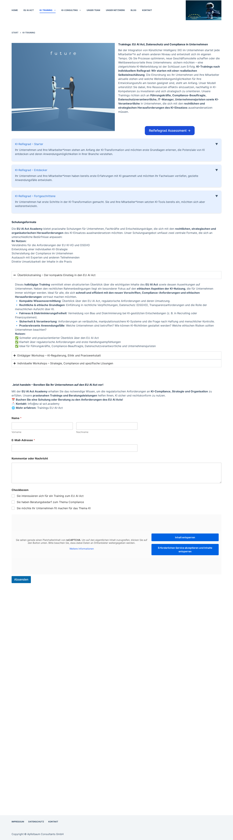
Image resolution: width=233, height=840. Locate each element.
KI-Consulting (69, 10)
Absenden (21, 579)
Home (15, 10)
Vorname (16, 432)
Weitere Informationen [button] (81, 548)
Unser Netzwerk (115, 10)
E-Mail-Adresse (23, 440)
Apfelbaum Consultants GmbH (45, 834)
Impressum (18, 821)
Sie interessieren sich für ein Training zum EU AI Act (50, 496)
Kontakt (147, 10)
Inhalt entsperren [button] (185, 537)
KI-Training (46, 10)
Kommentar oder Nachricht (30, 458)
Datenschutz (36, 821)
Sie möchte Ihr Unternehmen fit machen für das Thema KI (54, 508)
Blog (133, 10)
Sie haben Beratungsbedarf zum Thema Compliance (50, 502)
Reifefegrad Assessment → (170, 130)
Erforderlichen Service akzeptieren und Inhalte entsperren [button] (185, 549)
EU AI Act (29, 10)
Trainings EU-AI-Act (50, 407)
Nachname (82, 432)
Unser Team (93, 10)
